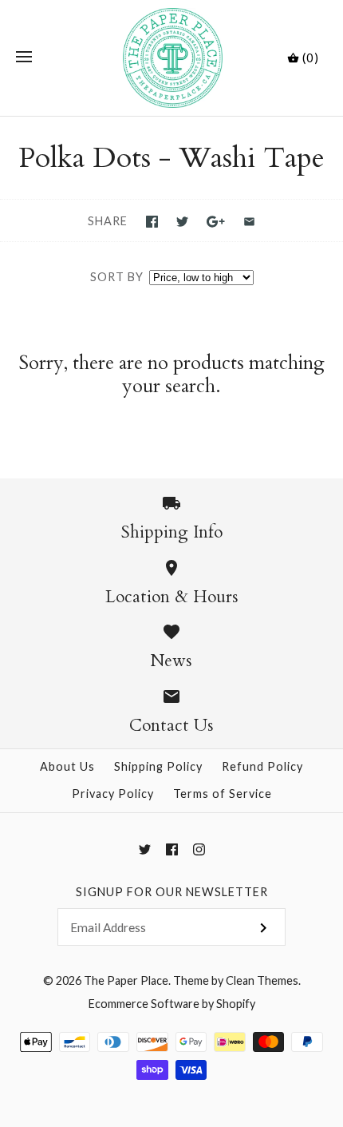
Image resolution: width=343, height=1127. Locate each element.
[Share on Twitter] (182, 222)
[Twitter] (145, 849)
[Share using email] (249, 222)
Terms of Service (222, 793)
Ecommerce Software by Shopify (172, 1003)
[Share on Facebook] (152, 222)
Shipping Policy (158, 766)
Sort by (117, 277)
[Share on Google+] (216, 222)
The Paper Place (126, 980)
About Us (67, 766)
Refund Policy (262, 766)
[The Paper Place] (172, 58)
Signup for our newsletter (172, 892)
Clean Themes (262, 980)
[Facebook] (172, 849)
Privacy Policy (113, 793)
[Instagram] (199, 849)
